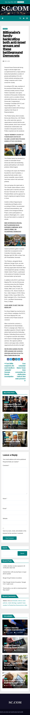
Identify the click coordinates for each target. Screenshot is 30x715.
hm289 (21, 712)
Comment (6, 465)
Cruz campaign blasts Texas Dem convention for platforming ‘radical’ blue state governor (20, 371)
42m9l (1, 712)
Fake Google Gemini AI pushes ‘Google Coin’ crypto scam (14, 682)
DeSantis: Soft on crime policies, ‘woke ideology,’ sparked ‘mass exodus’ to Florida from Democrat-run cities (15, 603)
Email (5, 508)
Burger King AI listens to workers (12, 578)
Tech (5, 625)
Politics (5, 28)
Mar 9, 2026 (9, 685)
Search (4, 548)
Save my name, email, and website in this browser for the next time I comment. (14, 532)
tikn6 (7, 712)
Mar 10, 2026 (9, 650)
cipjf (9, 712)
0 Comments (19, 632)
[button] (20, 18)
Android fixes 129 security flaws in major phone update (14, 647)
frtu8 (18, 712)
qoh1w (15, 712)
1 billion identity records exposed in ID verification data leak (14, 630)
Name (5, 498)
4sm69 (12, 712)
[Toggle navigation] (27, 18)
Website (5, 518)
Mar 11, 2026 (9, 632)
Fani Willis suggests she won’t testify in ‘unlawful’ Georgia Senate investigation (9, 370)
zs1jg (4, 712)
